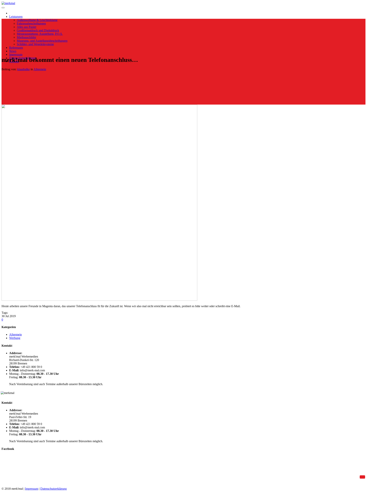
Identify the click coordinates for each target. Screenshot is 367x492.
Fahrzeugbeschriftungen (31, 23)
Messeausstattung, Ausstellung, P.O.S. (40, 33)
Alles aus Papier (26, 27)
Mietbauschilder (26, 37)
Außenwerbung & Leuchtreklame (37, 20)
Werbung (14, 338)
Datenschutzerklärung (53, 488)
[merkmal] (8, 3)
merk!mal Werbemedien (16, 461)
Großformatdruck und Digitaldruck (38, 30)
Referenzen (16, 47)
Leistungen (16, 16)
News (12, 51)
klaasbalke (23, 69)
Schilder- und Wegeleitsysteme (35, 44)
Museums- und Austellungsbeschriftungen (42, 40)
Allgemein (39, 69)
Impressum (15, 54)
